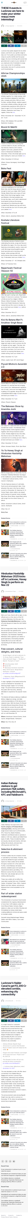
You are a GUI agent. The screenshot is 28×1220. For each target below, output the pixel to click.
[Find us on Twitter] (6, 1161)
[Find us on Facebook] (2, 1161)
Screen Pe (10, 1215)
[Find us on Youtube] (13, 1161)
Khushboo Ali (14, 560)
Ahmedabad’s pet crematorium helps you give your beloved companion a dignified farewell (18, 941)
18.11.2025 (19, 801)
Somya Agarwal (10, 25)
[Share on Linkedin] (17, 45)
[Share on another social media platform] (24, 45)
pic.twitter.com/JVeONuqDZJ (11, 1063)
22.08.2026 (21, 748)
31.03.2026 (19, 25)
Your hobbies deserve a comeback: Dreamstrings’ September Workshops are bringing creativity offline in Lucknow (17, 534)
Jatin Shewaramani (15, 548)
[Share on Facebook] (11, 45)
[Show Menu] (2, 2)
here (23, 156)
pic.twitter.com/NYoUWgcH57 (11, 673)
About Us (3, 1215)
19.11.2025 (21, 591)
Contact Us (19, 1215)
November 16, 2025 (8, 1068)
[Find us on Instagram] (10, 1161)
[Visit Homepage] (14, 2)
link (14, 112)
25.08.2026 (22, 525)
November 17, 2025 (8, 678)
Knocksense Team (11, 591)
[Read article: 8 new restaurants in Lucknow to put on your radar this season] (5, 524)
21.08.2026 (12, 550)
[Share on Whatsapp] (4, 45)
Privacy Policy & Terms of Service (9, 1217)
